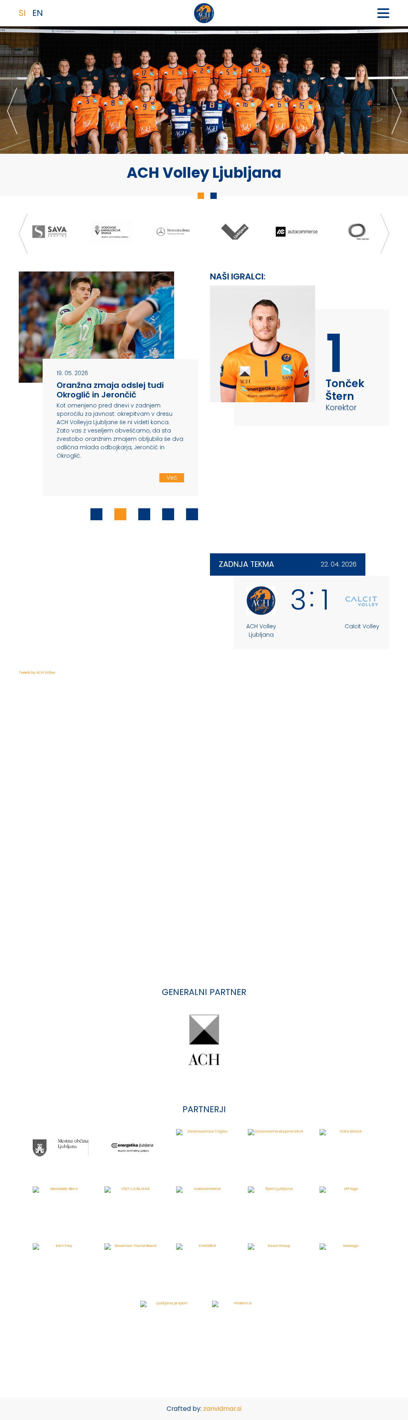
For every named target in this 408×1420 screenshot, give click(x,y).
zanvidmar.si (222, 1408)
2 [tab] (213, 196)
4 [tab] (168, 514)
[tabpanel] (204, 111)
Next (396, 111)
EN (37, 13)
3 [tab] (144, 514)
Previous (12, 111)
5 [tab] (192, 514)
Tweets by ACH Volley (37, 672)
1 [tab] (201, 196)
